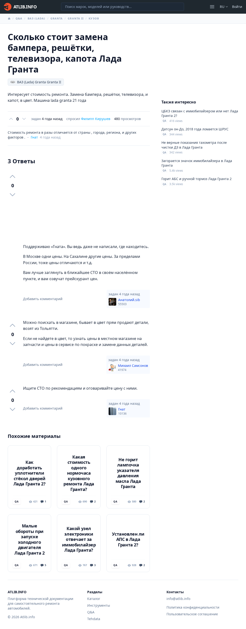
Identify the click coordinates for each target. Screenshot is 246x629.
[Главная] (9, 18)
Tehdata (93, 619)
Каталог (93, 598)
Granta (56, 18)
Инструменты (98, 605)
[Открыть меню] (212, 7)
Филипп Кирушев (95, 118)
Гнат (34, 137)
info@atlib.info (178, 598)
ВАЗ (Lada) (36, 18)
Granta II (76, 18)
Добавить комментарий (42, 298)
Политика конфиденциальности (192, 607)
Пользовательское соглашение (192, 614)
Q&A (19, 18)
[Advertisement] (86, 204)
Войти (237, 6)
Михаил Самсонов (133, 367)
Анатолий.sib (129, 301)
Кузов (94, 18)
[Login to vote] (11, 118)
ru (222, 6)
